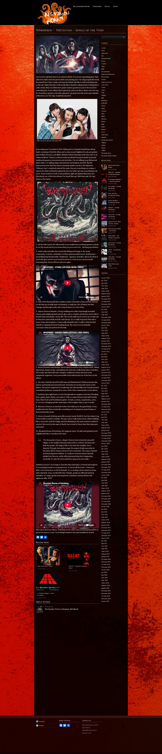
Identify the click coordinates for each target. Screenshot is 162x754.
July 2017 (104, 541)
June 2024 (104, 328)
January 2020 (105, 462)
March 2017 (105, 551)
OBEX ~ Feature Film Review (114, 251)
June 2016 (104, 575)
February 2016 (105, 585)
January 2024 (105, 341)
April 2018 (104, 517)
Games (103, 87)
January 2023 (105, 370)
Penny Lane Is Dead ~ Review (45, 566)
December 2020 (106, 433)
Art (102, 56)
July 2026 (104, 280)
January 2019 (105, 493)
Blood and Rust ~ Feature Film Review (114, 201)
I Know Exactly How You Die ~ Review (114, 223)
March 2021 (105, 425)
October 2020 (106, 438)
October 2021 (105, 407)
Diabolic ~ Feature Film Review (113, 208)
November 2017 (106, 530)
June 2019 (104, 480)
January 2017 (105, 556)
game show (104, 85)
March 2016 (105, 583)
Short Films (104, 135)
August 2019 (105, 475)
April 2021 (104, 422)
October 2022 (105, 378)
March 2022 (105, 396)
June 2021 (104, 417)
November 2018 (106, 499)
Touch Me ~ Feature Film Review (114, 215)
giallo (103, 90)
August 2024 (105, 325)
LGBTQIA (104, 103)
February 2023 (105, 367)
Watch (107, 6)
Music (103, 108)
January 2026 (105, 296)
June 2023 (104, 357)
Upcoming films (106, 153)
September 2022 (106, 380)
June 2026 (104, 283)
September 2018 (106, 504)
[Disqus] (67, 637)
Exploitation (105, 77)
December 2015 (105, 591)
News (103, 114)
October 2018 (105, 501)
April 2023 (104, 362)
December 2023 (106, 344)
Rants (103, 127)
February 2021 (105, 428)
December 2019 (106, 464)
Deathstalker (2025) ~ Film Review (114, 230)
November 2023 (106, 346)
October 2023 (105, 349)
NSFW (103, 116)
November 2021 (106, 404)
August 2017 (105, 538)
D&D (102, 69)
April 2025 (104, 315)
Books (103, 61)
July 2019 (104, 478)
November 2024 (106, 317)
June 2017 (104, 543)
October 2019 (105, 470)
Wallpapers (97, 6)
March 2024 (105, 336)
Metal (103, 106)
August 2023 (105, 351)
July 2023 (104, 354)
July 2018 (104, 509)
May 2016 (104, 578)
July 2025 (104, 309)
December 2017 (105, 528)
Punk (102, 124)
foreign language (106, 82)
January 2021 (105, 430)
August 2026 (105, 278)
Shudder (103, 137)
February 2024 (105, 338)
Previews (103, 119)
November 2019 (106, 467)
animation (104, 53)
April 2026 (104, 288)
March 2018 (105, 520)
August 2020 (105, 443)
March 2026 (105, 291)
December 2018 (106, 496)
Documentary (105, 71)
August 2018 (105, 507)
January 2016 (105, 588)
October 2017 (105, 533)
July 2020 (104, 446)
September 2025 (106, 304)
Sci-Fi (103, 132)
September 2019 (106, 472)
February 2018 (105, 522)
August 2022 (105, 383)
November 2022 (106, 375)
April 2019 (104, 485)
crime (103, 66)
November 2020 (106, 436)
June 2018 (104, 512)
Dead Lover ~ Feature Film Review (114, 244)
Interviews (104, 100)
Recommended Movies (81, 6)
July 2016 (104, 572)
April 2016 (104, 580)
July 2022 (104, 386)
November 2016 (106, 562)
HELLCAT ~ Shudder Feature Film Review (78, 567)
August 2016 (105, 570)
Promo (103, 121)
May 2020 (104, 451)
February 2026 (105, 294)
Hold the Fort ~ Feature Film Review (114, 194)
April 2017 (104, 549)
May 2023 (104, 359)
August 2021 (105, 412)
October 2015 (105, 596)
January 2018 (105, 525)
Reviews (103, 129)
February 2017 (105, 554)
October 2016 (105, 564)
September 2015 (106, 599)
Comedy (103, 64)
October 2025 (105, 301)
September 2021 (106, 409)
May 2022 (104, 391)
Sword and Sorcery (107, 140)
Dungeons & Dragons (107, 74)
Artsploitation (105, 58)
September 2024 (106, 322)
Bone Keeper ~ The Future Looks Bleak (114, 237)
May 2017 (104, 546)
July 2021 (104, 414)
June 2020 (104, 449)
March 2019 (105, 488)
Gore (102, 93)
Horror (103, 95)
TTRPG (103, 150)
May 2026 (104, 286)
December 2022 (106, 372)
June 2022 (104, 388)
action (103, 48)
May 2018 (104, 514)
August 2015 (105, 601)
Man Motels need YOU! (113, 265)
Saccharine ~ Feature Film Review (114, 187)
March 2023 (105, 365)
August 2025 (105, 307)
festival (103, 79)
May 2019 (104, 483)
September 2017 (106, 535)
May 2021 (104, 420)
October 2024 (105, 320)
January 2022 (105, 401)
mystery (103, 111)
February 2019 (105, 491)
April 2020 (104, 454)
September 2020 (106, 441)
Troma (103, 148)
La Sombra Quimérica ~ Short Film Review (45, 594)
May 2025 (104, 312)
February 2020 (105, 459)
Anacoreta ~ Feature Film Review (114, 258)
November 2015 (106, 593)
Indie (102, 98)
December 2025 (106, 299)
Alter (103, 50)
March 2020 (105, 457)
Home (115, 6)
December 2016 (106, 559)
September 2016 (106, 567)
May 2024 (104, 330)
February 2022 (105, 399)
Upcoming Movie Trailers (109, 156)
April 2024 (104, 333)
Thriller (103, 142)
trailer (103, 145)
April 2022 (104, 393)
